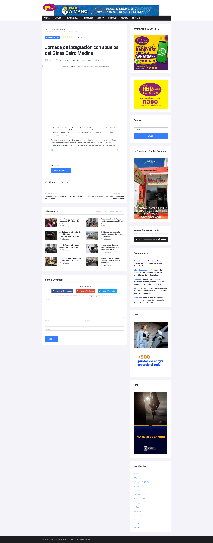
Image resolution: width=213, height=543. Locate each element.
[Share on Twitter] (67, 182)
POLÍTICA (124, 18)
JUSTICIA (100, 18)
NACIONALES (88, 18)
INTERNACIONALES (141, 499)
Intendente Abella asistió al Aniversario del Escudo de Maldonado (110, 260)
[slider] (164, 239)
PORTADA (47, 18)
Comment (48, 299)
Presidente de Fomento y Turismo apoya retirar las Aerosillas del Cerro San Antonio (150, 263)
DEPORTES (138, 486)
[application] (151, 239)
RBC (51, 60)
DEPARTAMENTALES (72, 18)
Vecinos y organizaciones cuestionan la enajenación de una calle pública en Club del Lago (149, 300)
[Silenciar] (159, 239)
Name (47, 320)
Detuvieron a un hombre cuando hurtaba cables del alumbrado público (110, 247)
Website (47, 329)
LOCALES (58, 18)
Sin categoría (139, 528)
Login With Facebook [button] (64, 291)
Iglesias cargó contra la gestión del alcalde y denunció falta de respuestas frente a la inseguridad (149, 281)
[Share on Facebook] (61, 182)
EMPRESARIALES (140, 494)
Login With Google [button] (87, 291)
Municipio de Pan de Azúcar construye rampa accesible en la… (112, 221)
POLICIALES (112, 18)
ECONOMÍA (138, 490)
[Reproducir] (136, 239)
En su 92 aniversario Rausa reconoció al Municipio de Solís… (69, 221)
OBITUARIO (136, 18)
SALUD (136, 524)
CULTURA (137, 478)
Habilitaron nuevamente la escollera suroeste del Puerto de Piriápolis (112, 234)
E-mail (87, 320)
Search (151, 136)
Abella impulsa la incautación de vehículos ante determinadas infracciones (70, 234)
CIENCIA (137, 474)
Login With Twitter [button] (109, 291)
